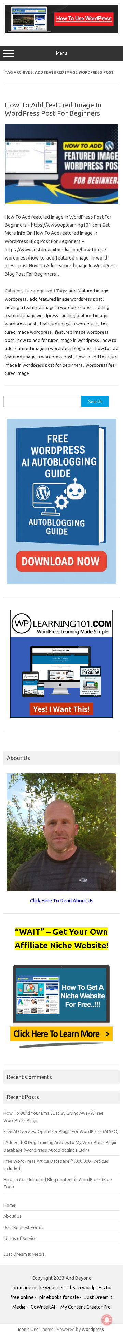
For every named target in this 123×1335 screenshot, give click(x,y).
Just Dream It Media (24, 1254)
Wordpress (93, 1329)
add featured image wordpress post (66, 299)
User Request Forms (23, 1227)
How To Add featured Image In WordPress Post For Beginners (53, 109)
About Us (12, 1215)
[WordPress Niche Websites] (61, 31)
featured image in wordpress (69, 323)
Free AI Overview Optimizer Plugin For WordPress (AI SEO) (61, 1131)
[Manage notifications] (106, 1319)
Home (9, 1204)
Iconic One (28, 1329)
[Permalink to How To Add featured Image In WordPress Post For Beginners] (61, 202)
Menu (61, 53)
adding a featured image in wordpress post (48, 307)
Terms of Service (20, 1238)
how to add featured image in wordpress (58, 340)
